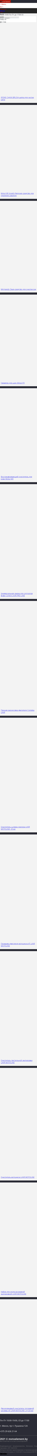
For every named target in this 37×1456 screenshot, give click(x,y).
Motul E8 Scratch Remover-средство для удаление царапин (17, 194)
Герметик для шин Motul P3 (13, 383)
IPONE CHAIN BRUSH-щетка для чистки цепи (17, 98)
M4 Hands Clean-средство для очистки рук (18, 289)
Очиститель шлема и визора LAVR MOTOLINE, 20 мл (15, 828)
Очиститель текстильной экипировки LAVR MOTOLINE (16, 1061)
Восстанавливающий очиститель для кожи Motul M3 (16, 477)
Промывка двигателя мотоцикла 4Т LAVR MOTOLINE (18, 944)
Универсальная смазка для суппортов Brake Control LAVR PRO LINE (17, 594)
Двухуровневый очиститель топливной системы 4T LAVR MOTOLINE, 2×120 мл (17, 1409)
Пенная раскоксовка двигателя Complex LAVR (17, 711)
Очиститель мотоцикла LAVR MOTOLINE (17, 1177)
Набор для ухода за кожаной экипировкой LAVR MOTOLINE (13, 1292)
